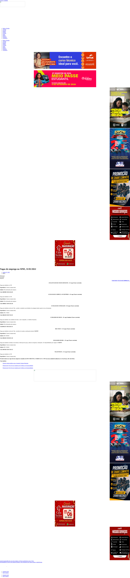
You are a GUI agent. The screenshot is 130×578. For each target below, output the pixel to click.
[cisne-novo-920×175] (65, 380)
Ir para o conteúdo (4, 0)
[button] (65, 275)
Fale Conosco (6, 572)
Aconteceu (5, 38)
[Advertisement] (65, 17)
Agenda (4, 29)
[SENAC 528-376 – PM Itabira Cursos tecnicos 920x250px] (65, 68)
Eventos (4, 33)
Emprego (5, 37)
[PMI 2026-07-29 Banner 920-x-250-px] (65, 86)
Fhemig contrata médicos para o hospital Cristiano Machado (15, 363)
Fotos (4, 34)
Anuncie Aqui (6, 571)
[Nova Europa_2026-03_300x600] (120, 168)
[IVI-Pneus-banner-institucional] (120, 239)
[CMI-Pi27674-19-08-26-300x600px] (120, 127)
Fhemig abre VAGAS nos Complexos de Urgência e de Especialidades (18, 365)
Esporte (4, 30)
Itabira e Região (6, 28)
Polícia (4, 35)
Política (4, 32)
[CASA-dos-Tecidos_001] (65, 265)
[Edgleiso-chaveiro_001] (120, 205)
